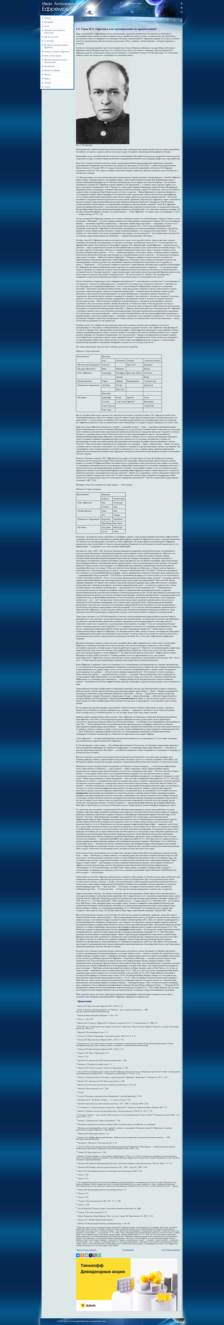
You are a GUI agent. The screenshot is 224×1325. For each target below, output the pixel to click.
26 (117, 293)
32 (88, 419)
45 (147, 623)
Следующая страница (170, 1250)
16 (84, 264)
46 (150, 628)
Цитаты (47, 74)
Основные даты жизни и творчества (54, 31)
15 (125, 256)
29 (136, 334)
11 (103, 206)
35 (128, 472)
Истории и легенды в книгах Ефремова (56, 46)
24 (85, 288)
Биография (48, 22)
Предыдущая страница (86, 1250)
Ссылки (47, 83)
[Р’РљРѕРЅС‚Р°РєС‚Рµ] (78, 1255)
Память (47, 78)
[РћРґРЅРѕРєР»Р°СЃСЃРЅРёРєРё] (82, 1255)
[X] (90, 1255)
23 (116, 286)
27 (125, 308)
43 (99, 599)
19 (134, 280)
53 (83, 816)
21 (115, 283)
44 (130, 606)
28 (165, 315)
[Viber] (95, 1255)
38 (155, 570)
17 (124, 274)
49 (154, 652)
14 (176, 247)
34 (178, 465)
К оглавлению (128, 1250)
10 (156, 204)
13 (150, 232)
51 (142, 671)
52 (83, 681)
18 (163, 276)
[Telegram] (86, 1255)
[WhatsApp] (99, 1255)
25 (134, 291)
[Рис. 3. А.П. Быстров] (102, 143)
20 (163, 280)
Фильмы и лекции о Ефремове (56, 51)
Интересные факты (52, 70)
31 (135, 401)
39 (109, 574)
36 (144, 477)
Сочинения (49, 41)
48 (119, 652)
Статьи (47, 87)
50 (91, 657)
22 (163, 283)
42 (155, 587)
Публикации (49, 66)
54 (141, 907)
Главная (47, 18)
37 (122, 518)
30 (133, 336)
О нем (46, 26)
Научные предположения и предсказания (55, 61)
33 (84, 443)
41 (154, 579)
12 (167, 230)
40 (161, 577)
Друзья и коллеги (51, 37)
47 (141, 647)
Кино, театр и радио (52, 55)
